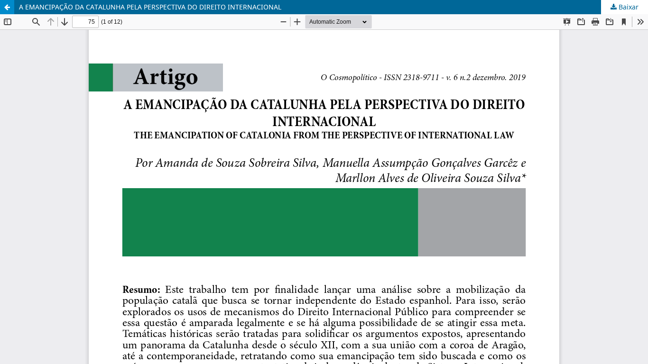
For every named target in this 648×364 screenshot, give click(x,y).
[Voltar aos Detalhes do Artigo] (7, 7)
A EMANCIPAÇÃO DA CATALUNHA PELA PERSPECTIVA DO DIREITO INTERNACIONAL (150, 6)
